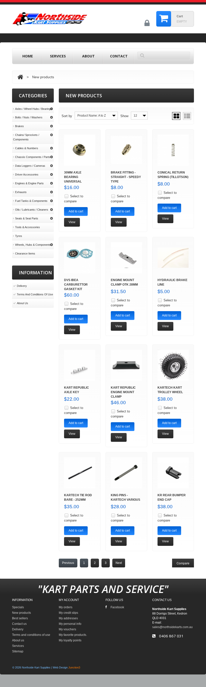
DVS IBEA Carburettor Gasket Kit (76, 284)
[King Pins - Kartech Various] (126, 472)
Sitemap (17, 651)
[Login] (147, 25)
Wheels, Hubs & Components (33, 244)
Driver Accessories (26, 174)
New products (21, 613)
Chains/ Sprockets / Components (26, 137)
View (72, 222)
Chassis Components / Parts (32, 156)
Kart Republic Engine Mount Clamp (123, 392)
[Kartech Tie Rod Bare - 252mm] (79, 472)
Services (58, 56)
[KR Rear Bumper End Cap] (173, 472)
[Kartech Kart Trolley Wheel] (173, 365)
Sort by (67, 116)
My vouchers (67, 629)
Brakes (19, 126)
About (88, 56)
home (27, 56)
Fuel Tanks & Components (31, 200)
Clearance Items (25, 253)
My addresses (68, 618)
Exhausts (21, 192)
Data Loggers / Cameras (30, 165)
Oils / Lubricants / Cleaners (31, 209)
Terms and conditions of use (35, 294)
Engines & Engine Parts (29, 183)
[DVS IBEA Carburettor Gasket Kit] (79, 257)
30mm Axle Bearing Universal (73, 177)
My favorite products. (73, 635)
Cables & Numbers (26, 148)
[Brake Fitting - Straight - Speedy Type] (126, 150)
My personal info (70, 624)
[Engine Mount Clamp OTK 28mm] (126, 257)
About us (22, 303)
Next (119, 563)
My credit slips (68, 613)
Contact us (19, 624)
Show (124, 116)
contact (119, 56)
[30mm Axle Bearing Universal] (79, 150)
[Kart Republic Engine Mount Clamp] (126, 365)
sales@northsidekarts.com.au (172, 627)
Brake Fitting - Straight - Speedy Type (126, 177)
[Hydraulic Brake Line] (173, 257)
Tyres (18, 235)
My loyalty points (70, 640)
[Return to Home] (20, 77)
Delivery (22, 285)
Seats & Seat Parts (26, 218)
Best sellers (20, 618)
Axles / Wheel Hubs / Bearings (33, 108)
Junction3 (74, 667)
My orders (65, 607)
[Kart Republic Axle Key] (79, 365)
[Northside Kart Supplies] (68, 17)
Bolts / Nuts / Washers (28, 117)
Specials (18, 607)
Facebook (117, 607)
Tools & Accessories (27, 227)
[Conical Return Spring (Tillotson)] (173, 150)
